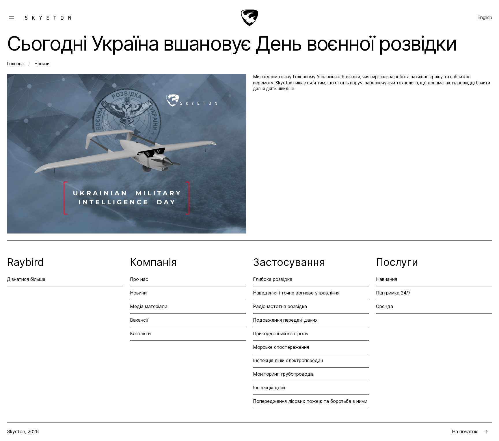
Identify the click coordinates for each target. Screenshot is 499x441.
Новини (41, 63)
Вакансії (139, 320)
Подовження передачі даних (285, 320)
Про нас (139, 279)
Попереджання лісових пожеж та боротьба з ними (310, 401)
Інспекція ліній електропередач (288, 360)
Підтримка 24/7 (393, 293)
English (484, 17)
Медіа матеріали (148, 306)
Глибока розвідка (272, 279)
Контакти (140, 333)
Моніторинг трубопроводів (283, 374)
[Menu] (39, 17)
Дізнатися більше (26, 279)
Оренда (384, 306)
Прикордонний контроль (280, 333)
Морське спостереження (281, 347)
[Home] (249, 18)
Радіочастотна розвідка (280, 306)
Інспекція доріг (269, 387)
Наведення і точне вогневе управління (296, 293)
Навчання (386, 279)
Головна (16, 63)
